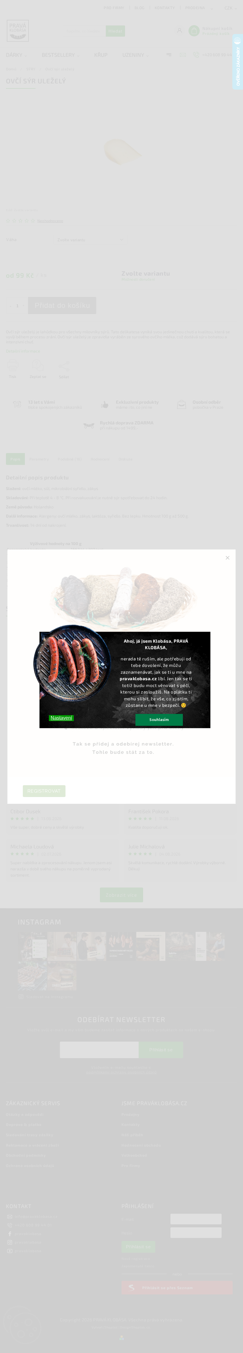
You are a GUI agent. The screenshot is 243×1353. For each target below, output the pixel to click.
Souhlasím (159, 720)
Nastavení (61, 717)
